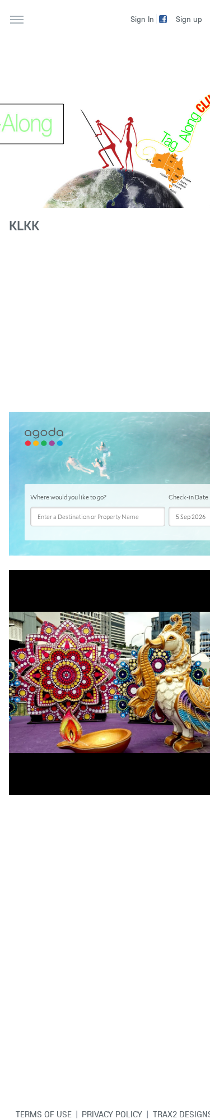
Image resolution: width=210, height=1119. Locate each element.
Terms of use (44, 1114)
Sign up (189, 19)
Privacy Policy (112, 1114)
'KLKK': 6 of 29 (37, 786)
